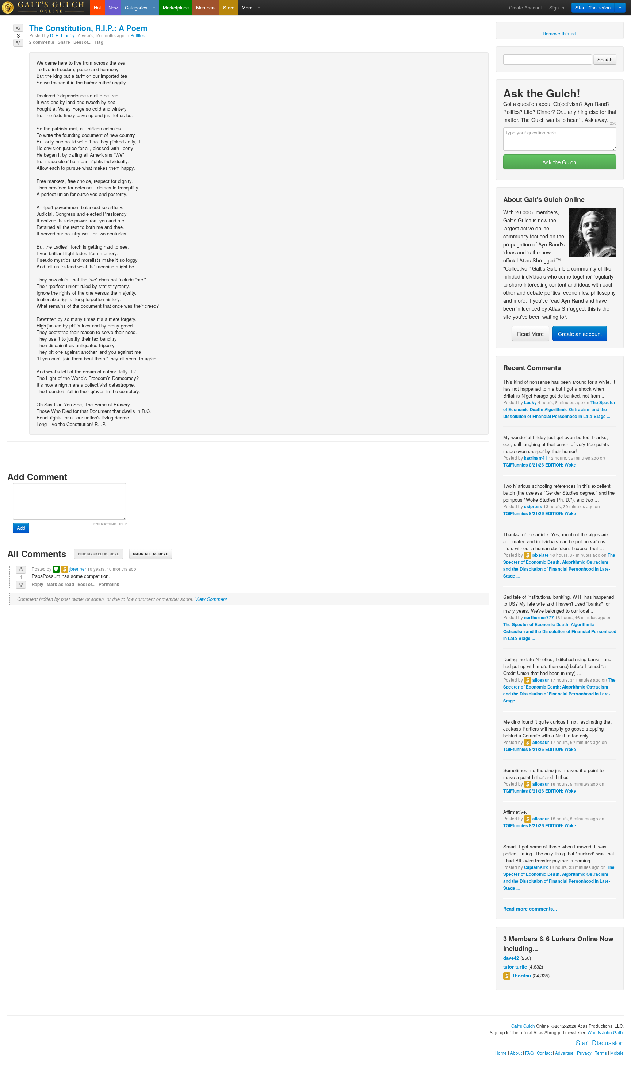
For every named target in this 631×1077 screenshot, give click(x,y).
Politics (137, 35)
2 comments (41, 42)
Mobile (617, 1053)
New (113, 7)
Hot (97, 7)
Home (501, 1053)
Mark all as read (150, 553)
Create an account (580, 333)
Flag (99, 42)
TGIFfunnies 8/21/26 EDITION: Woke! (540, 465)
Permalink (109, 584)
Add (21, 527)
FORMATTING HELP (110, 524)
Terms (601, 1053)
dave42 (511, 957)
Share (64, 42)
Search (604, 59)
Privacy (584, 1053)
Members (206, 7)
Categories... (138, 7)
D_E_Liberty (62, 35)
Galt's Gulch (523, 1026)
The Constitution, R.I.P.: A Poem (88, 27)
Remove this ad (559, 33)
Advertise (564, 1053)
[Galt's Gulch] (45, 7)
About (516, 1053)
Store (228, 7)
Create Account (525, 7)
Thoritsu (521, 975)
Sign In (556, 7)
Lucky (530, 402)
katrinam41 (535, 458)
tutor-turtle (515, 966)
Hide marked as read (98, 553)
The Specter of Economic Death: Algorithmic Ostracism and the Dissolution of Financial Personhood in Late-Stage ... (559, 409)
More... (249, 7)
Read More (530, 333)
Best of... (82, 42)
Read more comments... (530, 908)
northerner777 (539, 617)
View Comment (211, 598)
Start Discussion (593, 7)
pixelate (540, 555)
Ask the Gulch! (560, 162)
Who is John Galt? (606, 1032)
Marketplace (176, 7)
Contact (544, 1053)
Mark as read (60, 584)
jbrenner (77, 569)
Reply (37, 584)
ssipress (533, 506)
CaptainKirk (536, 867)
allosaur (540, 680)
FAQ (529, 1053)
